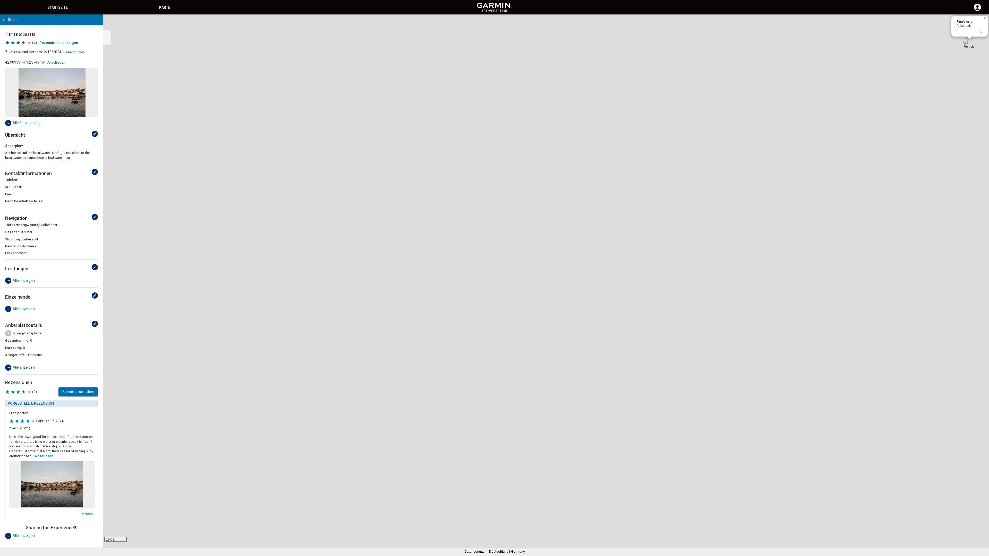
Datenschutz (474, 551)
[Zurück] (4, 19)
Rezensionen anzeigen (58, 43)
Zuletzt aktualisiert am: (24, 52)
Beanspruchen (74, 52)
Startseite (57, 7)
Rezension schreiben (78, 392)
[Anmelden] (977, 10)
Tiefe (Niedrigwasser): (22, 225)
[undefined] (95, 134)
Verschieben (56, 62)
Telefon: (11, 180)
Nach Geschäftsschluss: (24, 201)
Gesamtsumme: (17, 340)
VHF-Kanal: (13, 187)
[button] (982, 532)
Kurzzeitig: (13, 348)
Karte (164, 7)
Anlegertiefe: (15, 355)
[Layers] (980, 23)
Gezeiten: (12, 232)
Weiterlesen (44, 456)
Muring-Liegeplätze (27, 333)
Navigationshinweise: (21, 246)
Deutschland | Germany (507, 551)
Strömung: (13, 239)
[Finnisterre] (970, 46)
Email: (9, 194)
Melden (87, 514)
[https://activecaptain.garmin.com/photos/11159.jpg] (51, 92)
